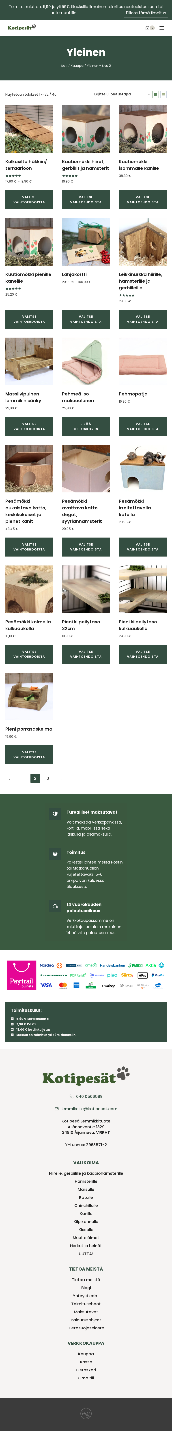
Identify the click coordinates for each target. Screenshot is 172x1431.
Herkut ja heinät (86, 1245)
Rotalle (86, 1197)
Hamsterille (86, 1181)
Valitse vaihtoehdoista (29, 199)
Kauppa (86, 1354)
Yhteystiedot (86, 1296)
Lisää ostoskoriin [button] (86, 426)
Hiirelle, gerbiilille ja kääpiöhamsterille (86, 1173)
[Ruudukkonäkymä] (156, 94)
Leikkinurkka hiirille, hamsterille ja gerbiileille (140, 281)
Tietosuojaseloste (86, 1328)
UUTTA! (86, 1254)
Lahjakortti (74, 274)
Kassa (86, 1362)
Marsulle (86, 1189)
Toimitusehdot (86, 1304)
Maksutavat (86, 1312)
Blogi (86, 1287)
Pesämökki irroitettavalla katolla (135, 508)
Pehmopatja (133, 394)
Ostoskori (86, 1370)
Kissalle (86, 1229)
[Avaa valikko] (162, 28)
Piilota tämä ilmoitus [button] (146, 13)
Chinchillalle (86, 1205)
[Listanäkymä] (163, 94)
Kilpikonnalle (86, 1221)
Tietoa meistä (86, 1279)
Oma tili (86, 1378)
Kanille (86, 1213)
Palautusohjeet (86, 1320)
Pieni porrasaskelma (28, 729)
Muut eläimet (86, 1237)
